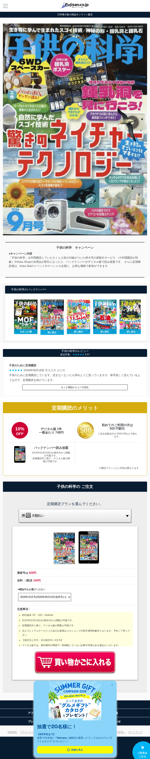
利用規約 (12, 732)
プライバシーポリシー (31, 732)
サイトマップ (135, 732)
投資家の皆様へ (117, 732)
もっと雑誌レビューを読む (75, 387)
